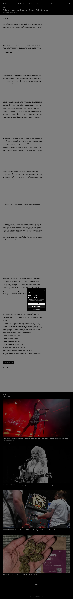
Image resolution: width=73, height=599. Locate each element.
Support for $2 (36, 303)
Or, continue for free (36, 309)
